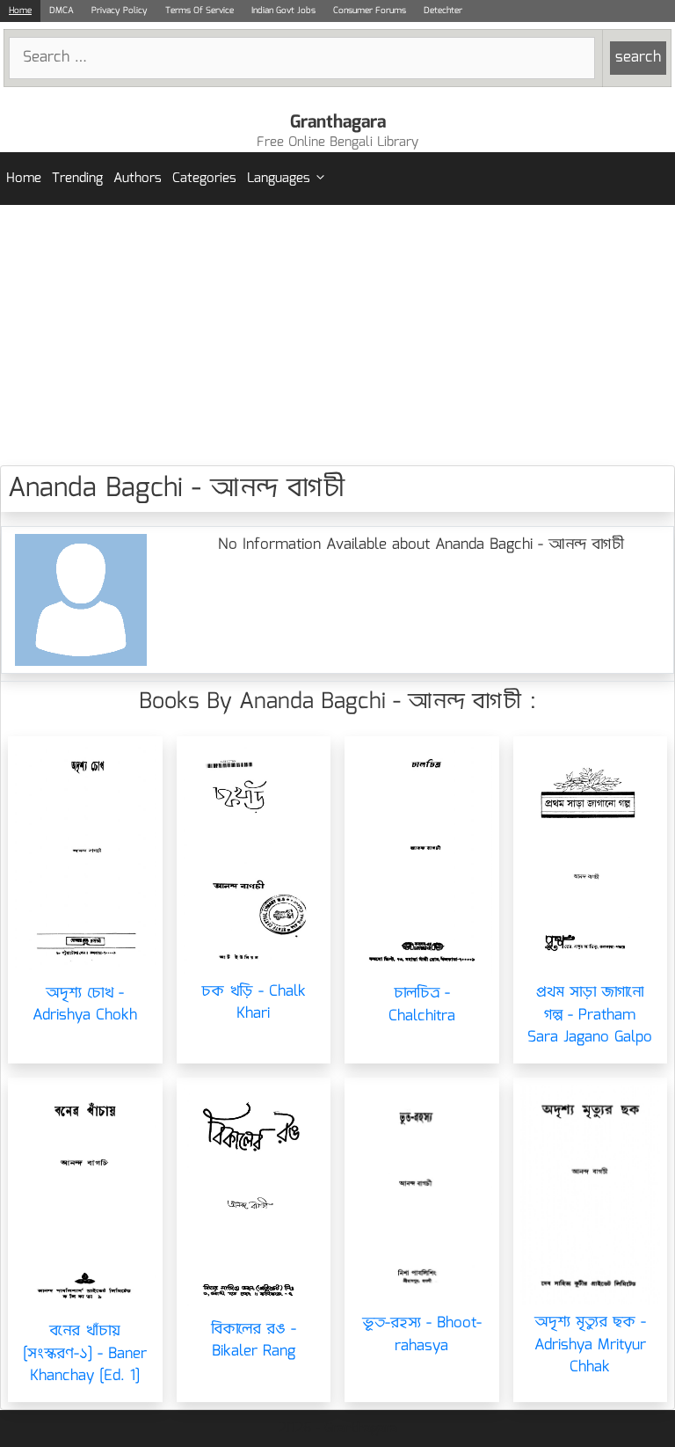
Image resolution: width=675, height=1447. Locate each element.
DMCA (61, 11)
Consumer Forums (369, 11)
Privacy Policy (119, 11)
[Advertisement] (337, 335)
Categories (204, 178)
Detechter (443, 11)
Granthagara (338, 122)
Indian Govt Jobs (283, 11)
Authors (137, 178)
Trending (77, 178)
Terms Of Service (199, 11)
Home (20, 11)
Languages (278, 178)
